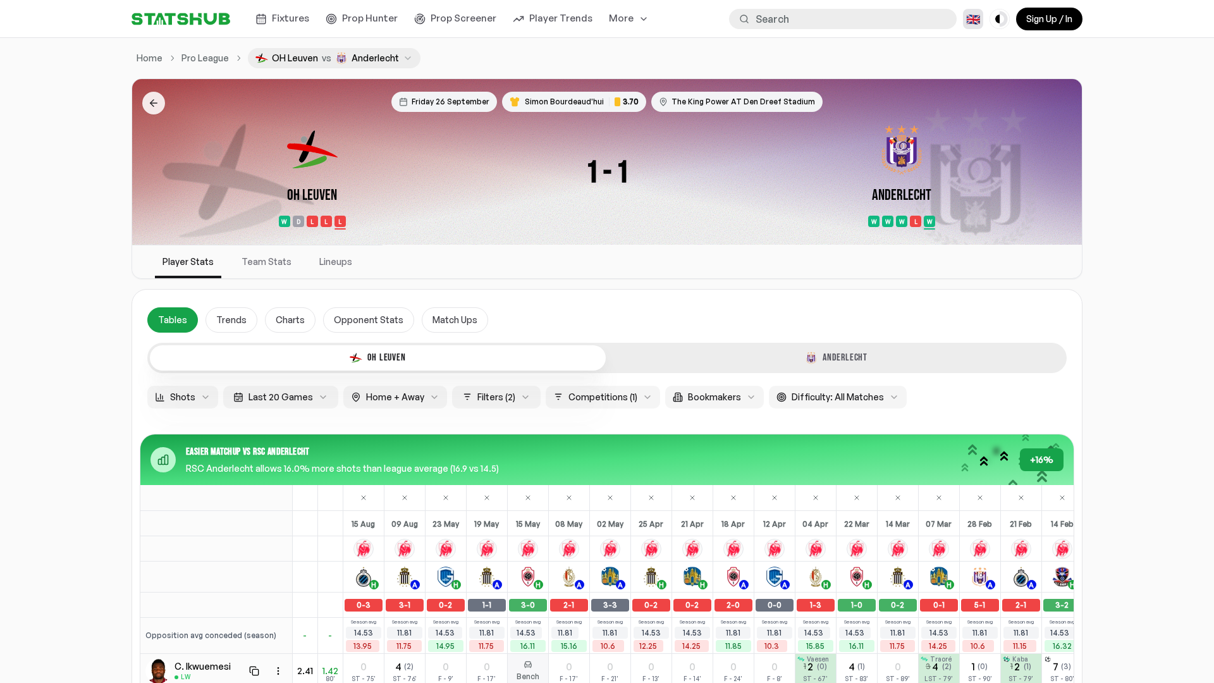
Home (149, 57)
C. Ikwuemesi (203, 666)
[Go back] (153, 103)
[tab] (378, 358)
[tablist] (607, 358)
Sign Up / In (1049, 18)
